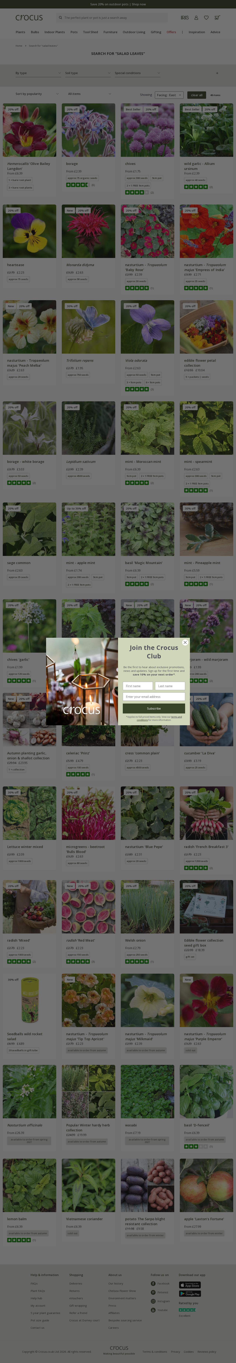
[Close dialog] (185, 642)
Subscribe (154, 708)
